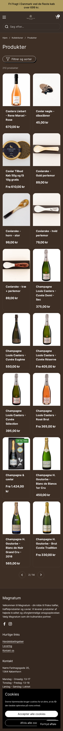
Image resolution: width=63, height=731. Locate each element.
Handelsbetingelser (13, 641)
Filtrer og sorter (22, 59)
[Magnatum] (30, 17)
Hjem (5, 37)
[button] (57, 17)
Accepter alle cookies (31, 714)
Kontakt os (8, 650)
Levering (7, 645)
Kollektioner (17, 37)
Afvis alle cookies (31, 722)
